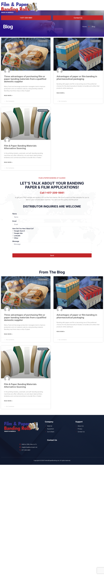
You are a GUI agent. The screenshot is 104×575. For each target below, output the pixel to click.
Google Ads (18, 233)
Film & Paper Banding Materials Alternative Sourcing (20, 147)
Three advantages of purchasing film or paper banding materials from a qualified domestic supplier (25, 79)
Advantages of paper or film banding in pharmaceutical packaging (77, 77)
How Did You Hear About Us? (23, 228)
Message (15, 241)
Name (14, 214)
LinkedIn (17, 236)
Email (14, 221)
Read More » (8, 95)
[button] (58, 7)
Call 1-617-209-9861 (52, 192)
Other (16, 238)
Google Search (19, 231)
